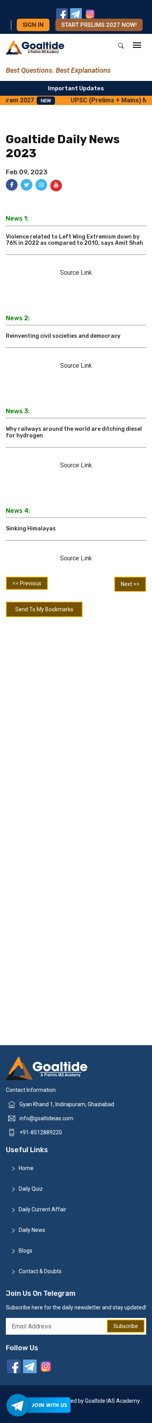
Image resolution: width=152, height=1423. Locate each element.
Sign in (33, 24)
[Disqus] (76, 723)
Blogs (25, 1251)
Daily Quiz (31, 1189)
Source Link (76, 272)
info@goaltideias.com (46, 1118)
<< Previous (26, 583)
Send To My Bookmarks (44, 609)
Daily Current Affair (42, 1209)
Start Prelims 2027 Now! (99, 24)
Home (26, 1168)
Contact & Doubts (40, 1271)
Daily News (32, 1230)
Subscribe (125, 1326)
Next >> (130, 584)
